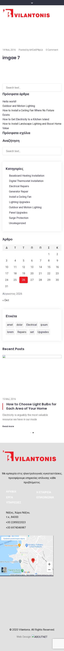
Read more (8, 426)
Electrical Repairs (19, 186)
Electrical (31, 324)
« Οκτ (5, 300)
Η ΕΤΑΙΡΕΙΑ (43, 492)
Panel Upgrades (18, 212)
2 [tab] (33, 432)
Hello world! (9, 101)
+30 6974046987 (16, 527)
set (32, 332)
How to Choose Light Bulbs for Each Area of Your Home (31, 406)
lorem (10, 332)
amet (10, 324)
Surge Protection (18, 217)
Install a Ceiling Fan (20, 196)
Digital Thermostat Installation (26, 181)
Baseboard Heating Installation (26, 175)
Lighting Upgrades (19, 202)
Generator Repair (18, 191)
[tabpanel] (32, 391)
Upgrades (43, 332)
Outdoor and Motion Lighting (18, 106)
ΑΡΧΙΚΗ (11, 492)
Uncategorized (17, 223)
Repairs (21, 332)
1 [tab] (30, 432)
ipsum (44, 324)
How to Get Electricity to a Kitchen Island (25, 119)
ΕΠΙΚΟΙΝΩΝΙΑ (45, 497)
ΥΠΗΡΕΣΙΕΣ (13, 502)
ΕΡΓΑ (9, 497)
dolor (19, 324)
